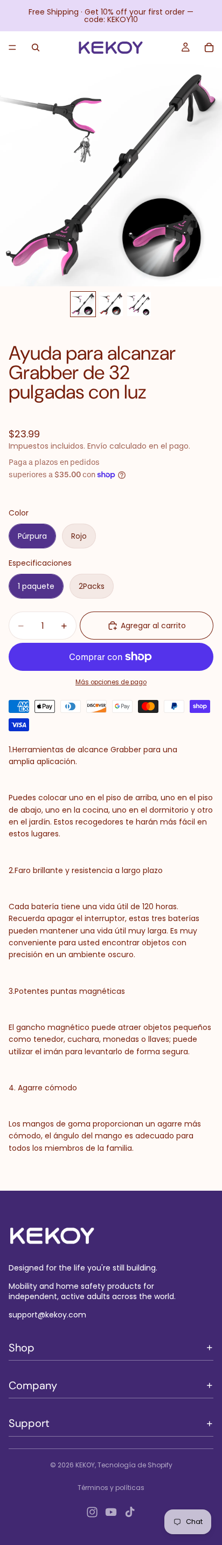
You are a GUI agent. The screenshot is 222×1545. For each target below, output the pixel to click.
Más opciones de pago (111, 682)
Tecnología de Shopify (135, 1465)
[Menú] (12, 47)
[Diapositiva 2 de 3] (111, 304)
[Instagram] (92, 1512)
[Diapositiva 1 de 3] (83, 304)
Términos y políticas (111, 1487)
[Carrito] (209, 47)
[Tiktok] (129, 1512)
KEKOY (85, 1465)
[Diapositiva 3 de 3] (139, 304)
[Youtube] (111, 1512)
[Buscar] (35, 47)
